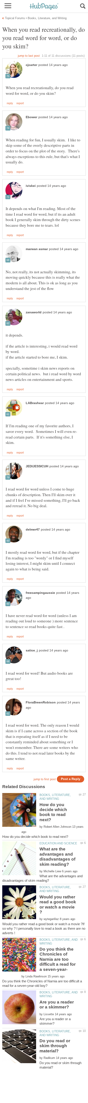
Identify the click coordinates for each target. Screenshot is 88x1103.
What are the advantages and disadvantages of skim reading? (57, 856)
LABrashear (35, 403)
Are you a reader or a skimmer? (56, 1004)
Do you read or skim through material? (54, 1045)
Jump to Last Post (29, 55)
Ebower (31, 117)
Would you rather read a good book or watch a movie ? (57, 904)
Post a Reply (70, 779)
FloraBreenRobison (41, 702)
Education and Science (58, 843)
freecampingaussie (40, 592)
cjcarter (31, 65)
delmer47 (33, 529)
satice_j (32, 650)
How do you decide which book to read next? (53, 812)
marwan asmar (37, 249)
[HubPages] (44, 7)
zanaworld (34, 312)
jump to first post (45, 779)
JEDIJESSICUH (37, 466)
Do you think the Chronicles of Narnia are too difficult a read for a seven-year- (57, 959)
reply (10, 103)
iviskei (31, 186)
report (20, 103)
